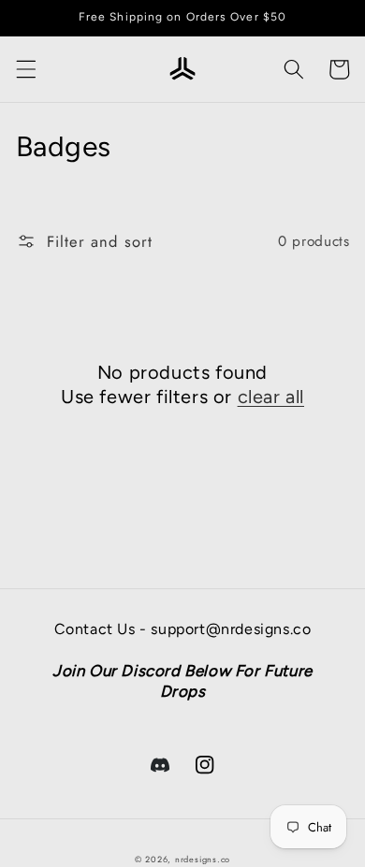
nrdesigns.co (202, 859)
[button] (25, 69)
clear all (271, 396)
